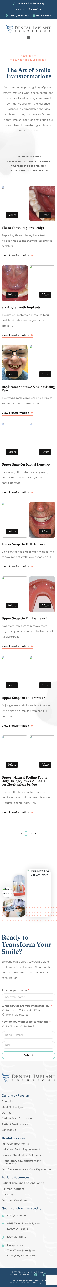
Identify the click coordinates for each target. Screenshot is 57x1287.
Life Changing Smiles (28, 156)
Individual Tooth (32, 1010)
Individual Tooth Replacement (21, 1149)
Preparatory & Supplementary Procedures (21, 1162)
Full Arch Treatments (15, 1143)
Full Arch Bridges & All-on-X (28, 166)
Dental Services (13, 1138)
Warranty (8, 1194)
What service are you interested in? (26, 1005)
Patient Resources (16, 1177)
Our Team (8, 1112)
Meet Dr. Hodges (12, 1107)
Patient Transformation (17, 1118)
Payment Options (13, 1188)
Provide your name (15, 990)
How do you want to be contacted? (25, 1021)
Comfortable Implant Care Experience (26, 1169)
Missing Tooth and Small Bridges (29, 170)
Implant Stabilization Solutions (21, 1155)
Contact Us (9, 1130)
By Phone (12, 1026)
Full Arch (11, 1010)
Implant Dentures (17, 1014)
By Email (29, 1026)
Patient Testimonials (15, 1124)
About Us (8, 1101)
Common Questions (14, 1200)
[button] (28, 37)
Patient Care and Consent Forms (23, 1183)
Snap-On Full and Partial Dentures (28, 161)
